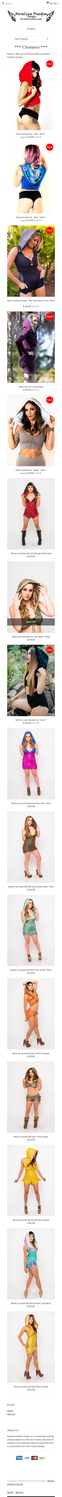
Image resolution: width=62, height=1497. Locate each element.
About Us (11, 1414)
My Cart (55, 3)
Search (10, 1410)
